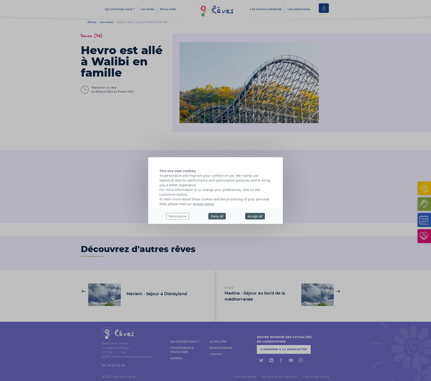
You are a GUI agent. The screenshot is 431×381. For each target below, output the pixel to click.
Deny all (217, 216)
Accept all (255, 216)
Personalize (177, 216)
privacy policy (203, 204)
